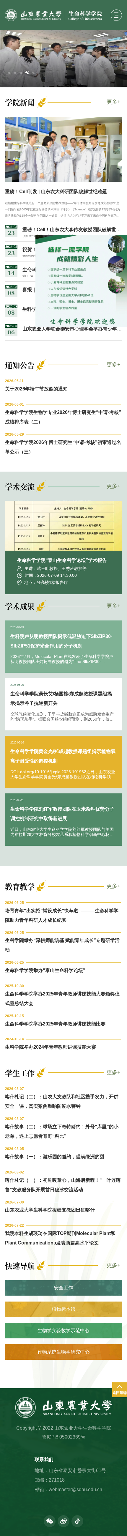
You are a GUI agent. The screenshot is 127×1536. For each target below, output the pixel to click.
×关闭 (82, 351)
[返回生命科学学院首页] (56, 15)
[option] (63, 59)
